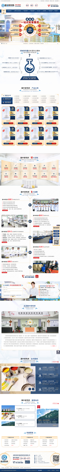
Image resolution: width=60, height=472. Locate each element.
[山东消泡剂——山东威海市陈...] (40, 370)
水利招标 (11, 467)
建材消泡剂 (44, 100)
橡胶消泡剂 (26, 100)
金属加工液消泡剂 (17, 11)
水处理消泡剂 (44, 98)
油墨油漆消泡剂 (53, 100)
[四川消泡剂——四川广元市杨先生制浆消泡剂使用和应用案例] (18, 390)
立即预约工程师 (36, 226)
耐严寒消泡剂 (45, 445)
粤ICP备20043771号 (34, 470)
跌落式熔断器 (7, 467)
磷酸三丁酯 (25, 445)
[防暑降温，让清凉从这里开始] (8, 423)
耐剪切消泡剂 (45, 441)
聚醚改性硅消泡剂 (33, 441)
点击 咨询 (37, 276)
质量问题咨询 (4, 272)
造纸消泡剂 (17, 98)
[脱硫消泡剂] (51, 113)
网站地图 (27, 470)
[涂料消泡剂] (37, 113)
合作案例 (44, 11)
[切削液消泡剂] (23, 113)
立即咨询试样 (4, 242)
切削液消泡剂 (22, 120)
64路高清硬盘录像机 (16, 467)
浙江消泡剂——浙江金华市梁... (48, 381)
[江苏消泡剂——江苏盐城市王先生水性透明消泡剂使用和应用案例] (8, 416)
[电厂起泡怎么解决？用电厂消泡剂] (8, 408)
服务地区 (49, 470)
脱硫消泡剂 (35, 96)
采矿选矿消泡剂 (35, 98)
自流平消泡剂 (51, 443)
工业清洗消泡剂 (31, 43)
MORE (57, 367)
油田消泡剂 (44, 96)
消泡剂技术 (50, 11)
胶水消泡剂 (23, 141)
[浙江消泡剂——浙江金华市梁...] (40, 383)
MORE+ (12, 445)
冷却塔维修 (21, 467)
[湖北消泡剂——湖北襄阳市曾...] (40, 376)
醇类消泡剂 (25, 443)
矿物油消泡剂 (26, 441)
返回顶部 (58, 353)
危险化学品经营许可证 (27, 467)
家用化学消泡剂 (18, 100)
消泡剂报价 (53, 470)
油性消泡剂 (44, 443)
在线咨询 (27, 461)
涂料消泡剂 (42, 43)
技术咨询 (6, 123)
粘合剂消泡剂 (26, 98)
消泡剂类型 (25, 11)
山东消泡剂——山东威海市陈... (48, 367)
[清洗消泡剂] (8, 113)
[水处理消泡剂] (37, 133)
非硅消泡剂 (32, 443)
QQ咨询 (27, 462)
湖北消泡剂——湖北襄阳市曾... (48, 374)
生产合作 (38, 11)
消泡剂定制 (32, 11)
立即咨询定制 (5, 210)
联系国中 (56, 11)
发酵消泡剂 (51, 141)
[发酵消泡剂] (51, 133)
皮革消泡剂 (35, 100)
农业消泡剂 (53, 98)
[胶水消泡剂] (23, 133)
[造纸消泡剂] (8, 133)
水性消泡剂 (51, 441)
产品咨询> (11, 123)
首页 (4, 11)
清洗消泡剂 (9, 11)
